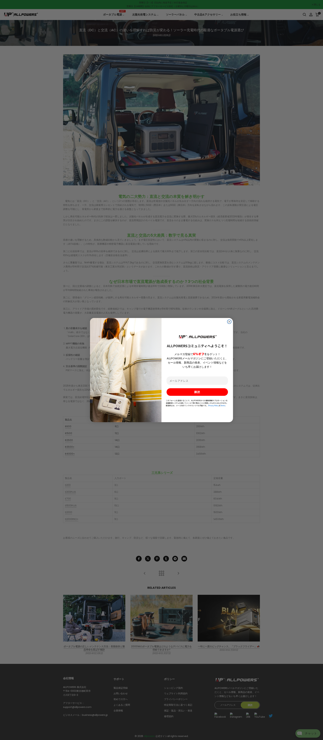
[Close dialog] (229, 322)
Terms (223, 405)
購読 (197, 392)
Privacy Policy (213, 405)
